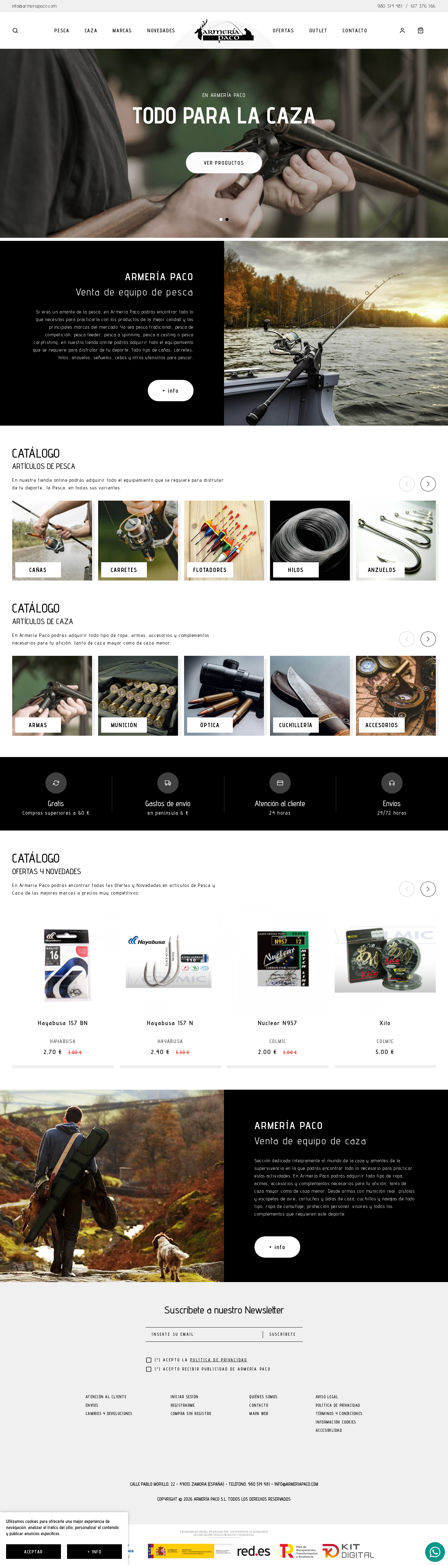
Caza (91, 30)
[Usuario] (402, 30)
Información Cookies (336, 1422)
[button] (15, 30)
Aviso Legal (327, 1397)
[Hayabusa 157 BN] (63, 959)
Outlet (318, 30)
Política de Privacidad (338, 1406)
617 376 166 (423, 6)
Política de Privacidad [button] (218, 1360)
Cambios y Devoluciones (109, 1414)
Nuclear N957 (277, 1023)
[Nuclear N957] (278, 959)
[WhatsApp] (435, 1552)
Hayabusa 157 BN (63, 1023)
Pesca (61, 30)
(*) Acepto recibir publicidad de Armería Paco (213, 1369)
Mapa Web (258, 1414)
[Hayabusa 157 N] (170, 959)
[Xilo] (385, 959)
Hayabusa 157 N (170, 1023)
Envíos (92, 1406)
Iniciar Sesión (185, 1397)
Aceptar (33, 1551)
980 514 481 (390, 6)
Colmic (277, 1041)
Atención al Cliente (106, 1397)
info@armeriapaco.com (34, 6)
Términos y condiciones (339, 1414)
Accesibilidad (329, 1431)
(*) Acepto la (201, 1360)
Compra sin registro (191, 1414)
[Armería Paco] (224, 30)
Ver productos (224, 162)
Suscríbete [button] (282, 1334)
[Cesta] (421, 30)
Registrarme (183, 1406)
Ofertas (283, 30)
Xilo (385, 1023)
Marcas (122, 30)
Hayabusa (63, 1041)
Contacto (355, 30)
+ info (94, 1551)
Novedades (161, 30)
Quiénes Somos (263, 1397)
